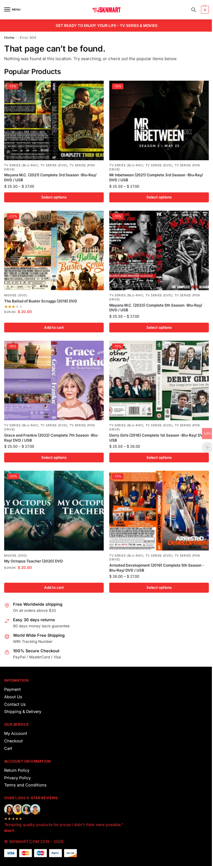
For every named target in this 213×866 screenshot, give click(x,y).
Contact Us (15, 704)
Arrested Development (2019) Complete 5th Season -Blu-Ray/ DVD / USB (156, 567)
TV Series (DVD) (54, 165)
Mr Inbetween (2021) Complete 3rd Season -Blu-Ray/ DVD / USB (156, 177)
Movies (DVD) (15, 295)
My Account (15, 733)
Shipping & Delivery (22, 711)
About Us (13, 696)
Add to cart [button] (54, 327)
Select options (54, 197)
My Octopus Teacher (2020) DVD (33, 561)
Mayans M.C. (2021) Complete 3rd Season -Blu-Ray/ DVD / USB (50, 177)
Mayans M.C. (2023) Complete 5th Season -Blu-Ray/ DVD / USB (155, 307)
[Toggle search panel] (193, 9)
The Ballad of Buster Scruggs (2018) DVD (40, 301)
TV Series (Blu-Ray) (21, 165)
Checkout (13, 740)
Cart (8, 748)
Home (9, 37)
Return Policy (16, 770)
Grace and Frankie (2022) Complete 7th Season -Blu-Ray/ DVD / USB (51, 437)
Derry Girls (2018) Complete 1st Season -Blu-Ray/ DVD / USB (158, 437)
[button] (204, 10)
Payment (12, 689)
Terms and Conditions (25, 785)
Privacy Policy (17, 777)
